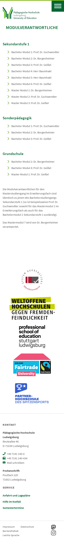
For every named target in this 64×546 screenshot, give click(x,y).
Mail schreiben (15, 462)
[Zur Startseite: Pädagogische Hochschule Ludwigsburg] (21, 13)
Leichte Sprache (11, 535)
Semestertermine (13, 508)
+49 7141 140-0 (15, 454)
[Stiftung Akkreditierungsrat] (32, 279)
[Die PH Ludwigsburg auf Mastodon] (53, 527)
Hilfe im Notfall (12, 501)
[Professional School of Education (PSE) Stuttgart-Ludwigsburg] (32, 336)
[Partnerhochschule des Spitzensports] (32, 393)
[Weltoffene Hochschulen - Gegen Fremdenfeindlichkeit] (32, 308)
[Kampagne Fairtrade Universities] (32, 364)
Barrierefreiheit (10, 531)
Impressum (9, 526)
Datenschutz (27, 526)
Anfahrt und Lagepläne (16, 495)
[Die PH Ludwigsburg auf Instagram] (53, 533)
